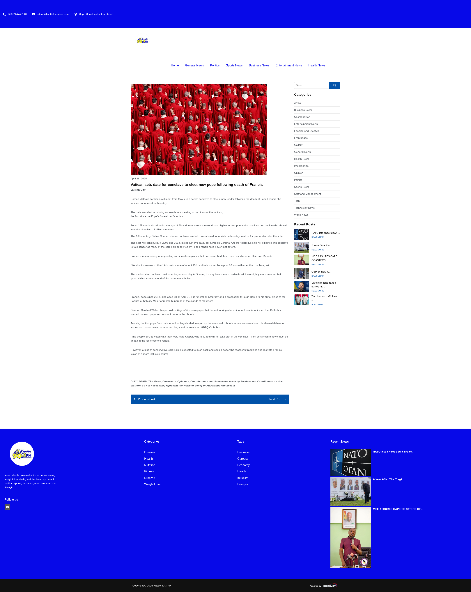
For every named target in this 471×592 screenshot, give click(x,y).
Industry (242, 478)
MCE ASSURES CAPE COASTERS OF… (398, 509)
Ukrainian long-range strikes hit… (323, 284)
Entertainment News (289, 65)
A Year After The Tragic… (389, 479)
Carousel (243, 459)
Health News (316, 65)
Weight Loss (152, 484)
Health (148, 459)
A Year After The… (322, 245)
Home (175, 65)
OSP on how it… (321, 271)
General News (194, 65)
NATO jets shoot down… (325, 232)
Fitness (149, 471)
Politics (215, 65)
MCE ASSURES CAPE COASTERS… (324, 258)
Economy (243, 465)
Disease (149, 452)
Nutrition (149, 465)
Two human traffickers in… (324, 298)
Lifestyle (149, 478)
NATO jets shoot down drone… (394, 451)
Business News (259, 65)
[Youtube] (7, 507)
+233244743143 (17, 14)
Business (243, 452)
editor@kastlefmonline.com (53, 14)
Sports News (234, 65)
